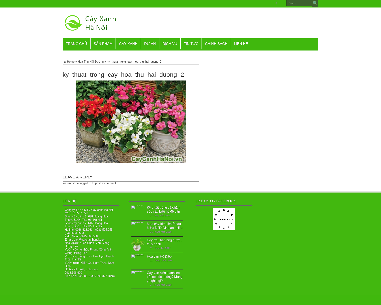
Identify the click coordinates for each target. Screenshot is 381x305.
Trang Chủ (76, 44)
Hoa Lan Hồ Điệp (159, 256)
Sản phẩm (103, 44)
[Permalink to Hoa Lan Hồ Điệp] (138, 261)
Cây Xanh (128, 44)
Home (71, 61)
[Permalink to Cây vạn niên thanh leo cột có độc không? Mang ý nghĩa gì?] (138, 277)
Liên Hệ (241, 44)
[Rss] (250, 3)
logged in (85, 183)
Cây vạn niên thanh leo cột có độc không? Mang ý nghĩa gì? (164, 277)
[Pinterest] (265, 3)
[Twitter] (260, 3)
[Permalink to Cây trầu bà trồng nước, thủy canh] (138, 244)
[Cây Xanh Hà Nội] (93, 23)
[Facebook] (255, 3)
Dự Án (150, 44)
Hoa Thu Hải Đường (91, 61)
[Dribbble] (271, 3)
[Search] (315, 3)
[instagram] (281, 3)
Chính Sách (216, 44)
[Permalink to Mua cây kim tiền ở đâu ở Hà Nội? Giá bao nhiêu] (138, 228)
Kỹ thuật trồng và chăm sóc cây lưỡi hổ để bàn (163, 209)
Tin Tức (191, 44)
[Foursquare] (276, 3)
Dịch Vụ (169, 44)
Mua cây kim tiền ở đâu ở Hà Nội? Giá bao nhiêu (164, 226)
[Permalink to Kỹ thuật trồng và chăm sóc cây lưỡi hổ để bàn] (138, 212)
